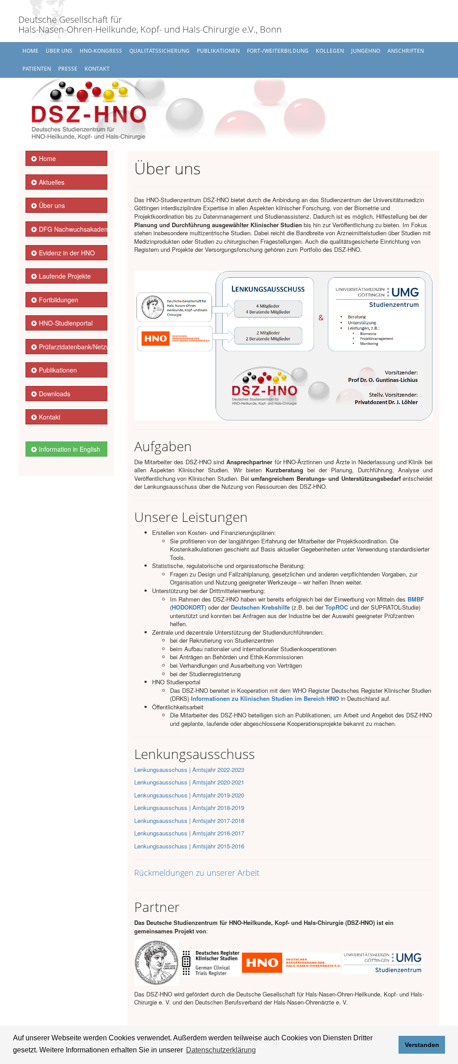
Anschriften (405, 51)
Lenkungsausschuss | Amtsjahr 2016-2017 (189, 833)
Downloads (54, 393)
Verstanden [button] (422, 1044)
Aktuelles (51, 182)
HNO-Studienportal (66, 322)
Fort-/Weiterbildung (278, 51)
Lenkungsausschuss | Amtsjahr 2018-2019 (189, 807)
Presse (67, 68)
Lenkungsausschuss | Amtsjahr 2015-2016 (189, 846)
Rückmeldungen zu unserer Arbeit (196, 872)
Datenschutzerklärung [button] (221, 1050)
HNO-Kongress (101, 51)
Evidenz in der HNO (67, 252)
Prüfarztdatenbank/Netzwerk (73, 346)
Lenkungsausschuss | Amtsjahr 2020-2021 (189, 782)
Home (30, 51)
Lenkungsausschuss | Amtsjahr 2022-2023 (189, 769)
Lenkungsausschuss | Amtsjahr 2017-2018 (189, 820)
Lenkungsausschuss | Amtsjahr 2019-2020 (189, 795)
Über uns (59, 51)
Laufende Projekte (65, 275)
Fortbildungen (58, 299)
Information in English (69, 449)
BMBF (415, 599)
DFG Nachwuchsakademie (73, 229)
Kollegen (330, 51)
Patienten (36, 68)
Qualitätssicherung (159, 51)
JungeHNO (365, 51)
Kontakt (97, 68)
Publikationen (218, 51)
